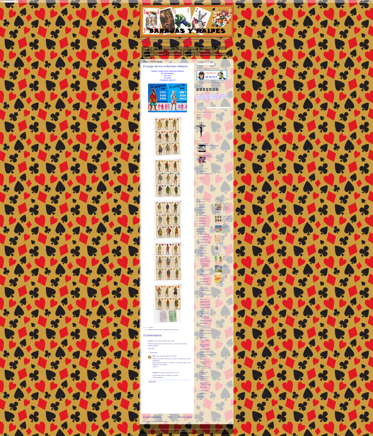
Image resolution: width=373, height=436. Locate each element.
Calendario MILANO (190, 51)
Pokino (225, 236)
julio (201, 248)
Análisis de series (204, 155)
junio (202, 250)
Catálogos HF (161, 54)
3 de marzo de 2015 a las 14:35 (164, 341)
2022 (200, 212)
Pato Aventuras (204, 302)
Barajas (145, 48)
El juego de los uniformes (170, 329)
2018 (200, 223)
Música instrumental (212, 145)
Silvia (154, 356)
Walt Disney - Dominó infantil (205, 327)
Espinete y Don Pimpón (204, 362)
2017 (200, 226)
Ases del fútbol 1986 (204, 341)
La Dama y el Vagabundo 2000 (204, 265)
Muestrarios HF (189, 54)
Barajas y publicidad (220, 54)
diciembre (203, 234)
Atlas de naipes (201, 171)
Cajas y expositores (204, 54)
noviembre (203, 237)
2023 (200, 210)
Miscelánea (146, 57)
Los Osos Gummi (205, 304)
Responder (151, 348)
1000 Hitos (226, 266)
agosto (202, 245)
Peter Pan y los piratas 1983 (204, 312)
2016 (200, 229)
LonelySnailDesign (218, 429)
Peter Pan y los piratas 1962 (204, 317)
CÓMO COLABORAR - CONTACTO (203, 48)
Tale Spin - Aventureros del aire (205, 294)
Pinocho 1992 (204, 281)
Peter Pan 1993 (205, 261)
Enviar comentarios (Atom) (160, 421)
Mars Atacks (225, 247)
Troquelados (147, 51)
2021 (200, 215)
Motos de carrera (205, 349)
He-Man (202, 359)
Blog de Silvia (203, 144)
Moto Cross (203, 337)
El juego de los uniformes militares (204, 378)
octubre (202, 239)
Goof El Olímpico (205, 284)
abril (201, 256)
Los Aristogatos (204, 279)
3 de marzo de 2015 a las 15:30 (166, 356)
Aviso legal (221, 48)
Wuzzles (202, 299)
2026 (200, 201)
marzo (202, 259)
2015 (200, 232)
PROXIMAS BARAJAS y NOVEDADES (175, 48)
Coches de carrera (205, 330)
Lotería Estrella (225, 276)
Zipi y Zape (203, 387)
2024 (200, 207)
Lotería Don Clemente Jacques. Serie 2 (226, 218)
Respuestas (153, 352)
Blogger (190, 431)
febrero (202, 390)
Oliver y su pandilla (206, 320)
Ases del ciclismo (205, 352)
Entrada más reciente (152, 417)
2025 (200, 204)
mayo (202, 253)
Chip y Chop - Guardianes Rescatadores (205, 288)
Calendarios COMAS (174, 51)
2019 (200, 221)
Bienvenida (155, 48)
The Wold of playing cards (205, 173)
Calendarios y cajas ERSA (208, 51)
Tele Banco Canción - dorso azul (205, 367)
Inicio (170, 417)
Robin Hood (203, 323)
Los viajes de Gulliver (204, 373)
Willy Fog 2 (209, 157)
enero (202, 393)
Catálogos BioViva (175, 54)
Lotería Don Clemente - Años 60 (226, 257)
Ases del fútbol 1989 (204, 345)
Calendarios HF (159, 51)
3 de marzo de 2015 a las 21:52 (169, 372)
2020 (200, 218)
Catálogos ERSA (148, 54)
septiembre (204, 242)
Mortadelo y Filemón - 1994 (205, 383)
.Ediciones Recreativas (155, 329)
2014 (200, 397)
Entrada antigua (185, 417)
